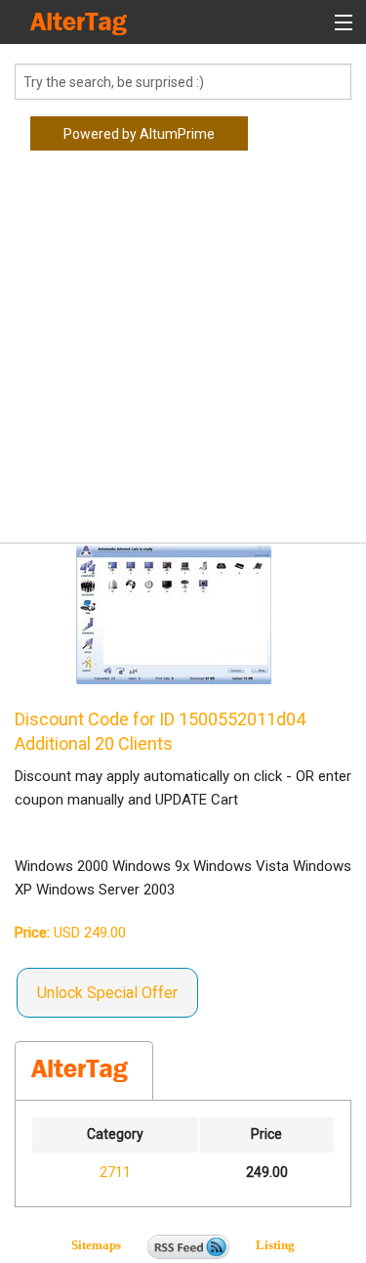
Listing (275, 1245)
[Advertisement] (183, 354)
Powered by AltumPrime (139, 134)
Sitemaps (107, 1245)
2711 (115, 1172)
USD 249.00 (70, 932)
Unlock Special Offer (107, 992)
